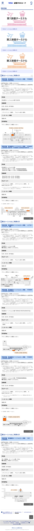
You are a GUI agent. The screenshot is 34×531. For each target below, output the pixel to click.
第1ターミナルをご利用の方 (10, 29)
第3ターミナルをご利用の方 (10, 71)
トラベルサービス (27, 512)
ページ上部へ (29, 218)
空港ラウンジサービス (7, 513)
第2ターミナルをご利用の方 (10, 50)
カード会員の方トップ (7, 512)
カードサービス (18, 512)
